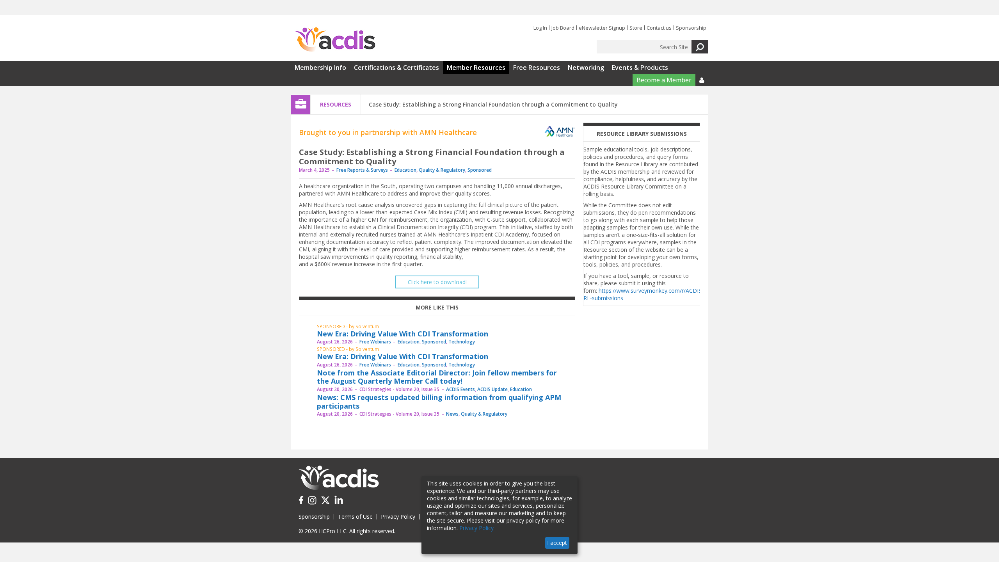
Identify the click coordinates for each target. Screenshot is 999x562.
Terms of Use (355, 516)
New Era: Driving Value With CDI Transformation (402, 333)
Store (635, 27)
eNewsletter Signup (602, 27)
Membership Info (320, 67)
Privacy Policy (398, 516)
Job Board (562, 27)
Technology (461, 341)
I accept (557, 542)
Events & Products (640, 67)
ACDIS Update (492, 389)
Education (405, 170)
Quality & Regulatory (442, 170)
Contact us (659, 27)
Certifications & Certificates (396, 67)
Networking (586, 67)
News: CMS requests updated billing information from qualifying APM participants (439, 402)
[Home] (335, 39)
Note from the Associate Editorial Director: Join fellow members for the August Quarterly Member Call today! (437, 377)
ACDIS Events (460, 389)
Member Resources (476, 67)
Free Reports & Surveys (362, 170)
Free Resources (536, 67)
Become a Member (663, 80)
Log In (540, 27)
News (452, 414)
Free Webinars (375, 341)
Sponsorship (691, 27)
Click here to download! (437, 282)
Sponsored (480, 170)
